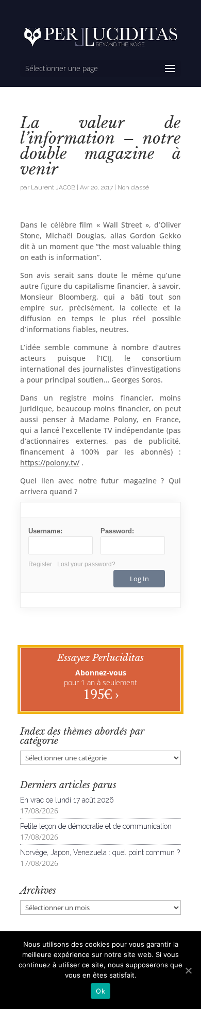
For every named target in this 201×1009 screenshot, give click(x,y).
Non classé (133, 187)
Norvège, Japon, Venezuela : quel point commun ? (100, 852)
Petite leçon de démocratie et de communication (96, 826)
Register (40, 564)
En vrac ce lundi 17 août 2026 (67, 800)
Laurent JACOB (53, 187)
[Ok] (188, 970)
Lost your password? (86, 564)
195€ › (101, 694)
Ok (100, 991)
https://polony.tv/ (49, 462)
